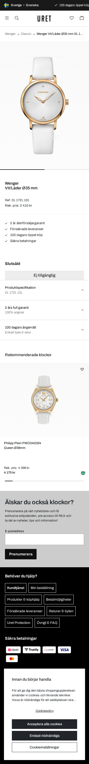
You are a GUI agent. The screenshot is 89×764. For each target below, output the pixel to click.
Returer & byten (61, 611)
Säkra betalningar (22, 241)
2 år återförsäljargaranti (27, 223)
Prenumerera (20, 554)
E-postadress (14, 531)
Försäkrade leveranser (26, 229)
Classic (26, 34)
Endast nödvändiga (45, 736)
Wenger (10, 34)
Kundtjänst (15, 588)
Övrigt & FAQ (47, 623)
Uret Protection (18, 623)
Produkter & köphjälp (23, 599)
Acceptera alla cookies (44, 724)
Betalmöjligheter (58, 599)
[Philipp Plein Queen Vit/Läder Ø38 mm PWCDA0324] (44, 400)
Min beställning (42, 588)
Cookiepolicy (45, 711)
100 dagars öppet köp (26, 235)
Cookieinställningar (44, 747)
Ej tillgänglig (44, 275)
